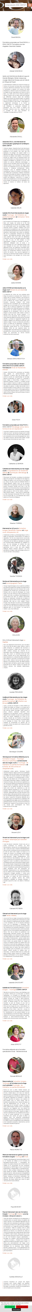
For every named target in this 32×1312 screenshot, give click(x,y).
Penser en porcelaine (17, 290)
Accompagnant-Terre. (14, 583)
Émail (26, 1156)
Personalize (16, 1309)
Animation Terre (23, 217)
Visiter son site (7, 259)
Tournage (18, 1156)
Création (20, 1214)
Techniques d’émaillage (18, 472)
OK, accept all (9, 1307)
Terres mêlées (11, 915)
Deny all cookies (22, 1307)
